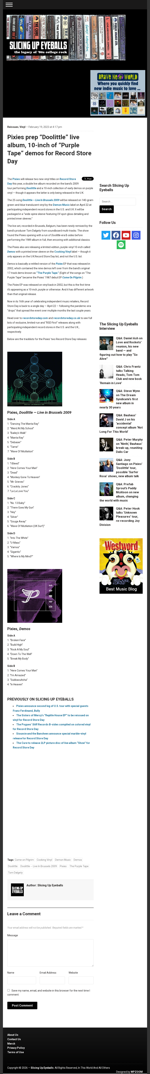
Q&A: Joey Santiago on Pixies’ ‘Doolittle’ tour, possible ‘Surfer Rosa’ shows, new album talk (121, 468)
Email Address (48, 972)
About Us (12, 1034)
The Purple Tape (79, 866)
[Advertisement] (50, 816)
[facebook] (116, 235)
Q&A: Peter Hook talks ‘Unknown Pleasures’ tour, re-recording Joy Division (120, 517)
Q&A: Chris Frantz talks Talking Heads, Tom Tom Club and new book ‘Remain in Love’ (121, 375)
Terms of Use (15, 1052)
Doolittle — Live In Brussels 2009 (40, 200)
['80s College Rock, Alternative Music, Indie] (66, 37)
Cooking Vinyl (62, 251)
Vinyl (22, 126)
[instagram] (136, 235)
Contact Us (14, 1039)
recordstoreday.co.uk (66, 318)
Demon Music (61, 204)
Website (73, 972)
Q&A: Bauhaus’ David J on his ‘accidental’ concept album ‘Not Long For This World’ (121, 423)
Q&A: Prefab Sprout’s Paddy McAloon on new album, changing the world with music (119, 492)
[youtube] (126, 235)
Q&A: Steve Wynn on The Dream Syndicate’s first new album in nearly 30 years (120, 399)
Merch (11, 1043)
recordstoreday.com (35, 318)
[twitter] (106, 235)
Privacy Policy (16, 1047)
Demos (78, 859)
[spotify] (121, 244)
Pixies (16, 179)
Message (12, 935)
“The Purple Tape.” (47, 272)
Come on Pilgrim (24, 859)
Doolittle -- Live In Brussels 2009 (38, 866)
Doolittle (13, 866)
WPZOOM (137, 1071)
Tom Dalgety (15, 872)
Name (10, 972)
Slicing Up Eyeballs (50, 885)
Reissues (12, 126)
